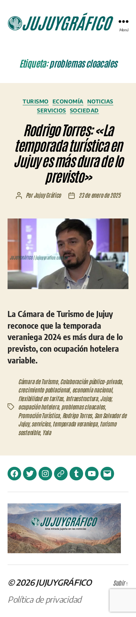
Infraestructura (82, 398)
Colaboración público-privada (91, 381)
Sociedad (84, 110)
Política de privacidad (44, 599)
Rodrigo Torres (77, 415)
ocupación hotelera (38, 406)
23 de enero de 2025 (99, 194)
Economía (68, 101)
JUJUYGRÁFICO (64, 582)
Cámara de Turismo (38, 381)
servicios (40, 423)
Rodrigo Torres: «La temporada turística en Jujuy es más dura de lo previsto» (68, 152)
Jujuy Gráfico (47, 194)
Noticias (100, 101)
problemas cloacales (83, 406)
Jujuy (105, 398)
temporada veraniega (75, 423)
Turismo (36, 101)
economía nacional (92, 389)
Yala (46, 432)
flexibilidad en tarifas (40, 398)
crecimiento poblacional (44, 389)
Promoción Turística (39, 415)
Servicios (51, 110)
